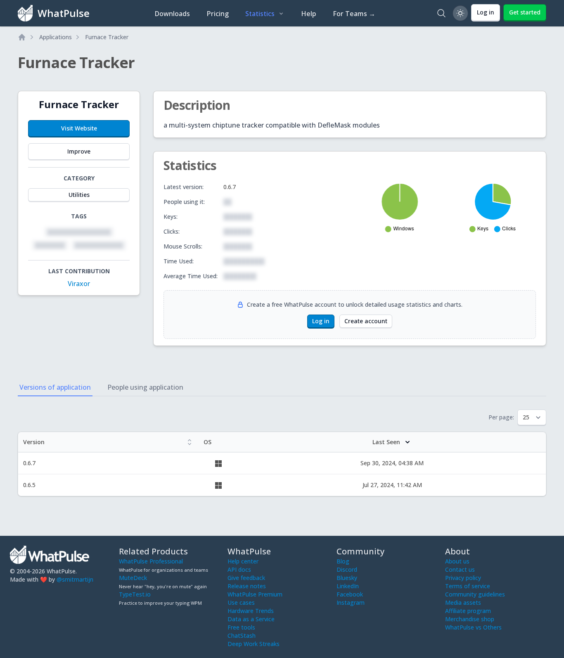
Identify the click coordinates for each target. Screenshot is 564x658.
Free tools (241, 627)
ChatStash (241, 635)
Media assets (463, 602)
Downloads (172, 13)
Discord (347, 569)
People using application (145, 387)
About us (457, 561)
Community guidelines (475, 594)
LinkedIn (348, 586)
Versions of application (55, 387)
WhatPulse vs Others (473, 627)
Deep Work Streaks (253, 644)
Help (308, 13)
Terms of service (467, 586)
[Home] (22, 37)
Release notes (246, 586)
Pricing (217, 13)
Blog (343, 561)
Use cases (241, 602)
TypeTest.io (135, 594)
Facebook (350, 594)
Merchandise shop (469, 619)
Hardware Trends (250, 611)
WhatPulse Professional (151, 561)
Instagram (351, 602)
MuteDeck (133, 578)
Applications (55, 37)
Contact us (460, 569)
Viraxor (79, 283)
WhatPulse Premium (254, 594)
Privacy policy (463, 578)
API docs (239, 569)
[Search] (441, 13)
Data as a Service (251, 619)
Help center (242, 561)
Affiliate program (468, 611)
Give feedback (246, 578)
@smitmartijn (75, 579)
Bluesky (347, 578)
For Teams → (354, 13)
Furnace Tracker (106, 37)
